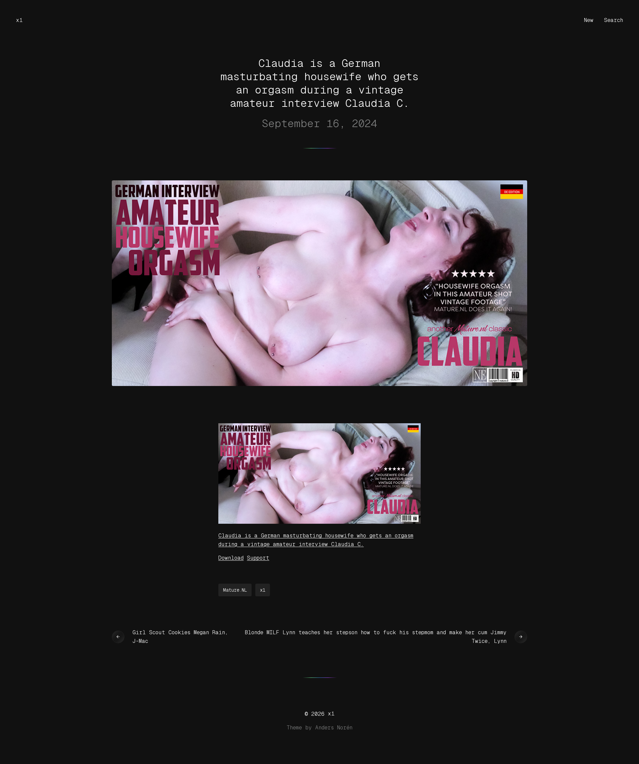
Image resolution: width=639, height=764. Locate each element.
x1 (19, 20)
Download (231, 558)
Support (258, 558)
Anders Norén (333, 727)
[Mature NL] (319, 522)
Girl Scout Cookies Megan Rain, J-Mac (180, 636)
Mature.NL (235, 590)
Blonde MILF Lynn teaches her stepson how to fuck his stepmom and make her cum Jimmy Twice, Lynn (376, 636)
